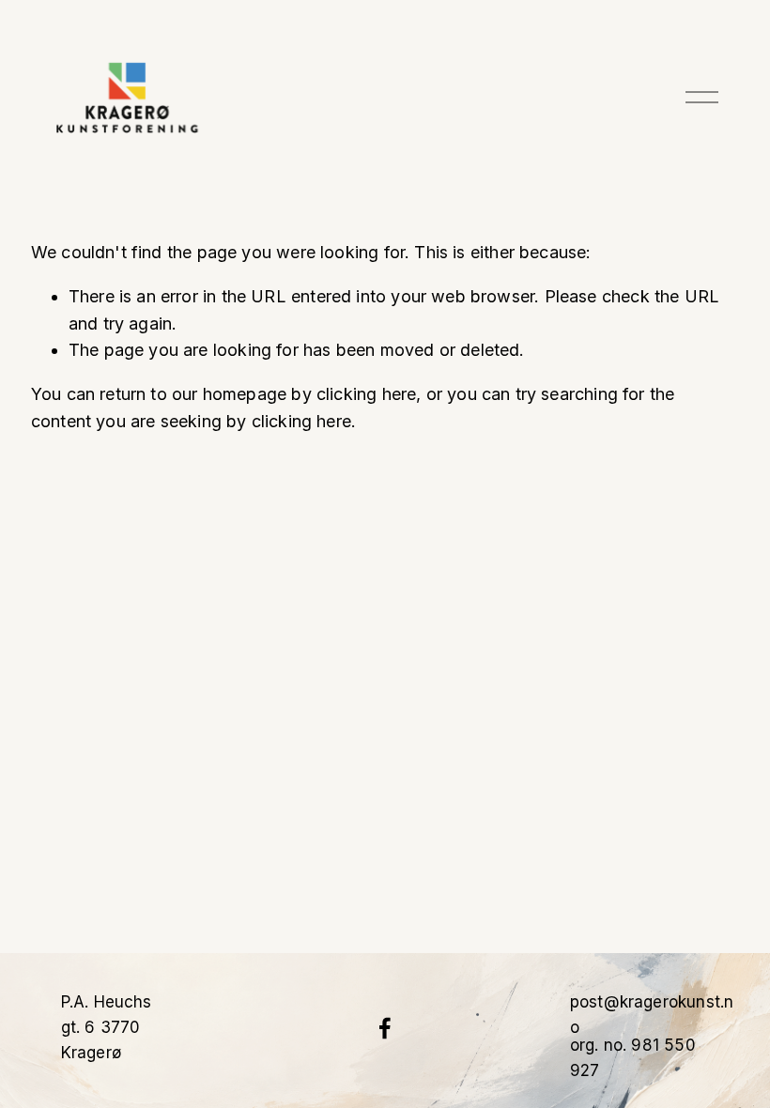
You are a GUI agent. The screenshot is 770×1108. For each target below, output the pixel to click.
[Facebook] (385, 1028)
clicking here (366, 394)
